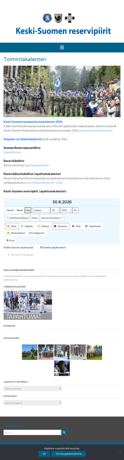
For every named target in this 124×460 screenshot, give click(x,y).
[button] (62, 48)
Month (10, 210)
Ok (44, 453)
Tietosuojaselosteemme (69, 453)
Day (28, 210)
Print (10, 241)
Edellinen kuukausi (19, 217)
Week (20, 210)
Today (34, 217)
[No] (120, 452)
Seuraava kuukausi (51, 217)
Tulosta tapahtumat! (54, 247)
